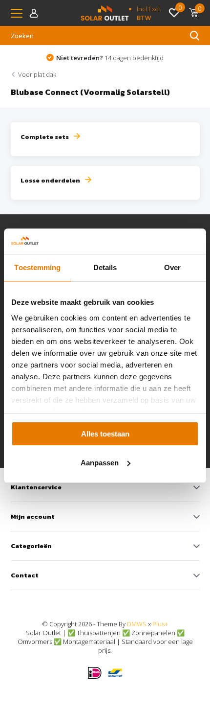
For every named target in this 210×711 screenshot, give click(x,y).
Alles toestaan (105, 434)
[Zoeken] (195, 36)
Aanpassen (100, 463)
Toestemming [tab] (37, 267)
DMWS (137, 623)
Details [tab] (105, 267)
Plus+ (160, 623)
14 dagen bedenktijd (110, 57)
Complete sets (45, 136)
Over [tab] (172, 267)
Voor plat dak (37, 74)
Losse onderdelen (50, 180)
